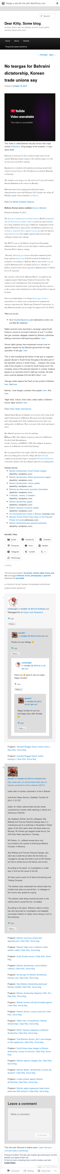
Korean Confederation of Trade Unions (23, 218)
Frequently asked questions (16, 46)
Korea (37, 264)
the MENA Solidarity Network (21, 201)
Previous (42, 54)
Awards (26, 40)
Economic (28, 573)
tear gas (21, 258)
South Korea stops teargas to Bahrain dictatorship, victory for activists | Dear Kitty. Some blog (29, 1051)
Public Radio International (20, 408)
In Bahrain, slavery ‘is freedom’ (22, 495)
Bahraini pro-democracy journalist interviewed (28, 489)
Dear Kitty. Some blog (23, 23)
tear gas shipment (39, 207)
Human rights (38, 573)
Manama (16, 146)
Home (7, 40)
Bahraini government (21, 255)
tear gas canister (41, 298)
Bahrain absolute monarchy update (24, 507)
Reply (12, 623)
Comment (42, 1135)
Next (52, 54)
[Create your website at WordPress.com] (30, 3)
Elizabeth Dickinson (45, 458)
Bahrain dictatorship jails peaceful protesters (28, 523)
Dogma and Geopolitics (33, 612)
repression (15, 233)
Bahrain (20, 575)
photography (36, 575)
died (43, 455)
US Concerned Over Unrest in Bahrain (25, 513)
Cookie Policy (10, 1162)
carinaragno (13, 608)
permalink (20, 578)
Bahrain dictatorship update (20, 501)
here (43, 338)
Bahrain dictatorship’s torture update (24, 483)
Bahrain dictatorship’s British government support (30, 477)
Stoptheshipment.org (22, 319)
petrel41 (47, 575)
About (16, 40)
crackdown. (34, 195)
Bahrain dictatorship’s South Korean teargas (27, 470)
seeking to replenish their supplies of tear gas (22, 230)
